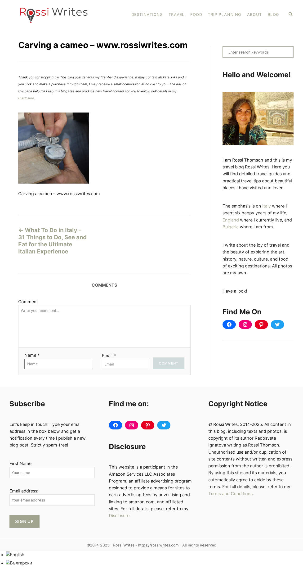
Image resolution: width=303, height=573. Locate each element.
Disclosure (26, 98)
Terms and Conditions (230, 493)
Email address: (23, 490)
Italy (266, 205)
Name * (32, 355)
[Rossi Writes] (56, 14)
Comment (28, 301)
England (231, 219)
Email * (109, 355)
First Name (20, 463)
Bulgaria (231, 226)
